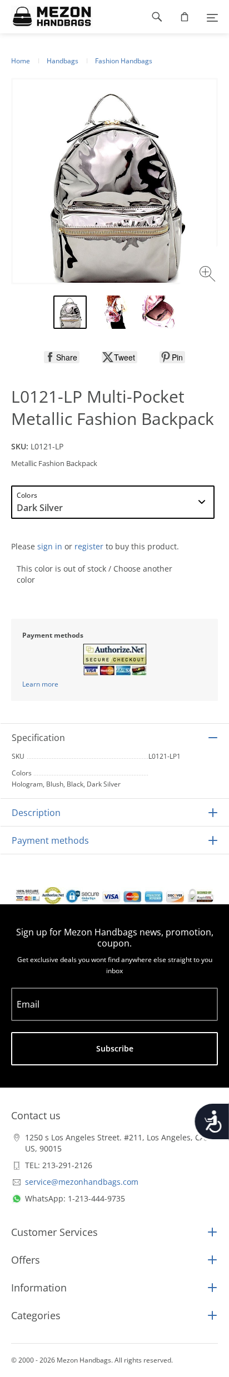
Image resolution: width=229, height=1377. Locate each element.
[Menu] (212, 16)
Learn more (40, 684)
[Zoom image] (209, 275)
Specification (38, 738)
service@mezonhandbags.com (81, 1181)
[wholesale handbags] (46, 17)
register (88, 546)
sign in (49, 546)
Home (20, 61)
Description (36, 813)
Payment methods (50, 840)
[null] (61, 357)
